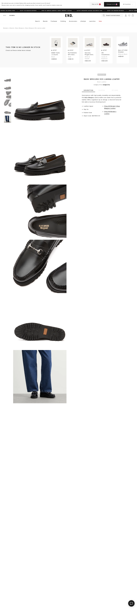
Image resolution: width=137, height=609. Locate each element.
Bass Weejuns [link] (89, 97)
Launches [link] (92, 21)
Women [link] (12, 15)
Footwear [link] (54, 21)
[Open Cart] (133, 15)
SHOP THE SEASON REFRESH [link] (26, 10)
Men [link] (4, 15)
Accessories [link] (73, 21)
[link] (68, 15)
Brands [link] (45, 21)
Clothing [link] (63, 21)
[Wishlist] (129, 15)
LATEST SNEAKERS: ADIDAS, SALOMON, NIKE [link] (87, 10)
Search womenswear (113, 15)
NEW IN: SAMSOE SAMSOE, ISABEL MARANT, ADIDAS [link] (54, 10)
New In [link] (37, 21)
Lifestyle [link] (83, 21)
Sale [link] (100, 21)
